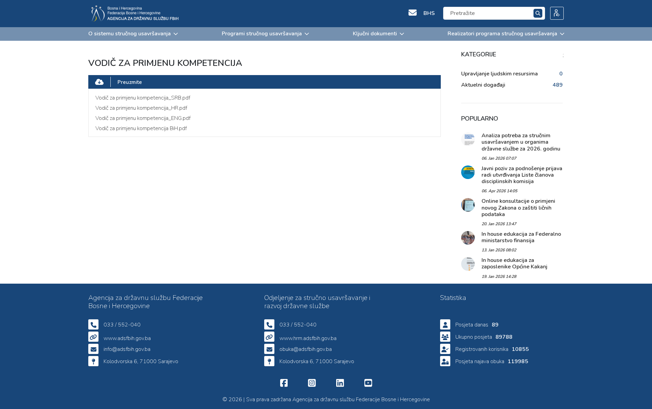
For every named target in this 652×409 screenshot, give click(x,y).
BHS (429, 13)
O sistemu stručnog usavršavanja (129, 33)
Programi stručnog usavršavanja (262, 33)
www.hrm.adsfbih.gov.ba (308, 338)
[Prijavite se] (554, 13)
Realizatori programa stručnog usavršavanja (502, 33)
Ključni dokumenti (375, 33)
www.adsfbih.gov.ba (127, 338)
